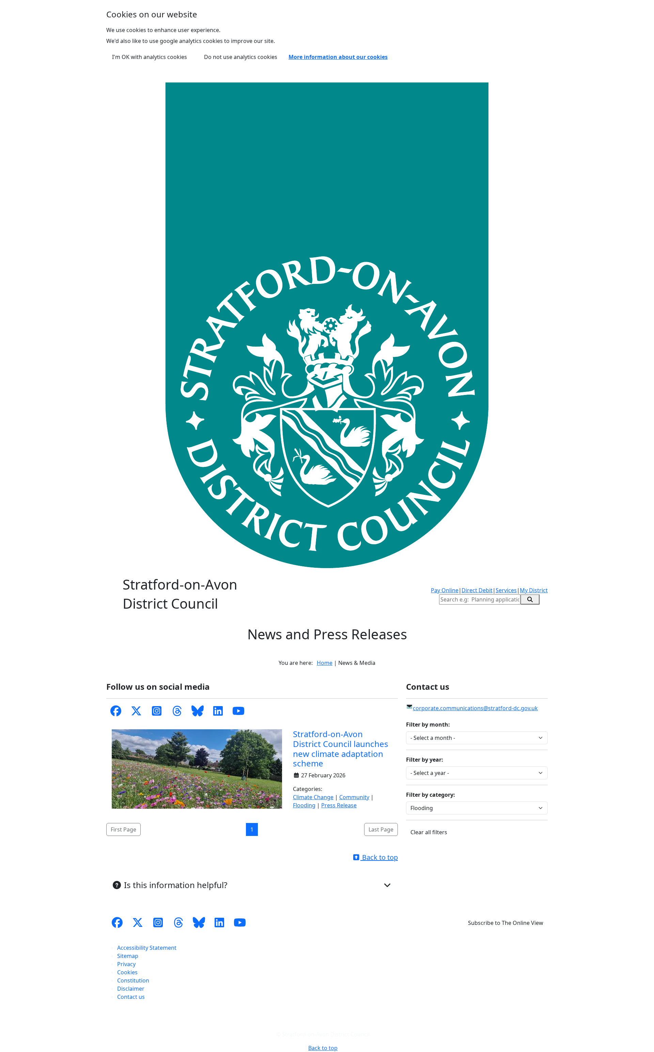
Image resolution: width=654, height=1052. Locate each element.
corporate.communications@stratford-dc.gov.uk (475, 708)
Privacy (126, 964)
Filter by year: (424, 759)
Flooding (304, 805)
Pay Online (444, 590)
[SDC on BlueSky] (197, 711)
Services (506, 590)
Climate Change (313, 797)
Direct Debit (477, 590)
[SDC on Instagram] (156, 711)
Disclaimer (130, 988)
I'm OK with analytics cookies (149, 57)
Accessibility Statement (146, 947)
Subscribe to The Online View (505, 923)
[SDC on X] (136, 711)
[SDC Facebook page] (115, 711)
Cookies (127, 972)
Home (324, 663)
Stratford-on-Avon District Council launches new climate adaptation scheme (340, 748)
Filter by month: (428, 724)
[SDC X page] (137, 923)
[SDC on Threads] (177, 711)
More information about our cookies (338, 57)
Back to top (379, 857)
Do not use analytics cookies (240, 57)
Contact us (131, 997)
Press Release (339, 805)
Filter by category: (430, 794)
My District (534, 590)
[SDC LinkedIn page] (218, 711)
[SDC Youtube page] (238, 711)
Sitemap (127, 956)
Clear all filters (428, 832)
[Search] (530, 599)
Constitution (133, 980)
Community (354, 797)
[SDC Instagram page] (158, 923)
